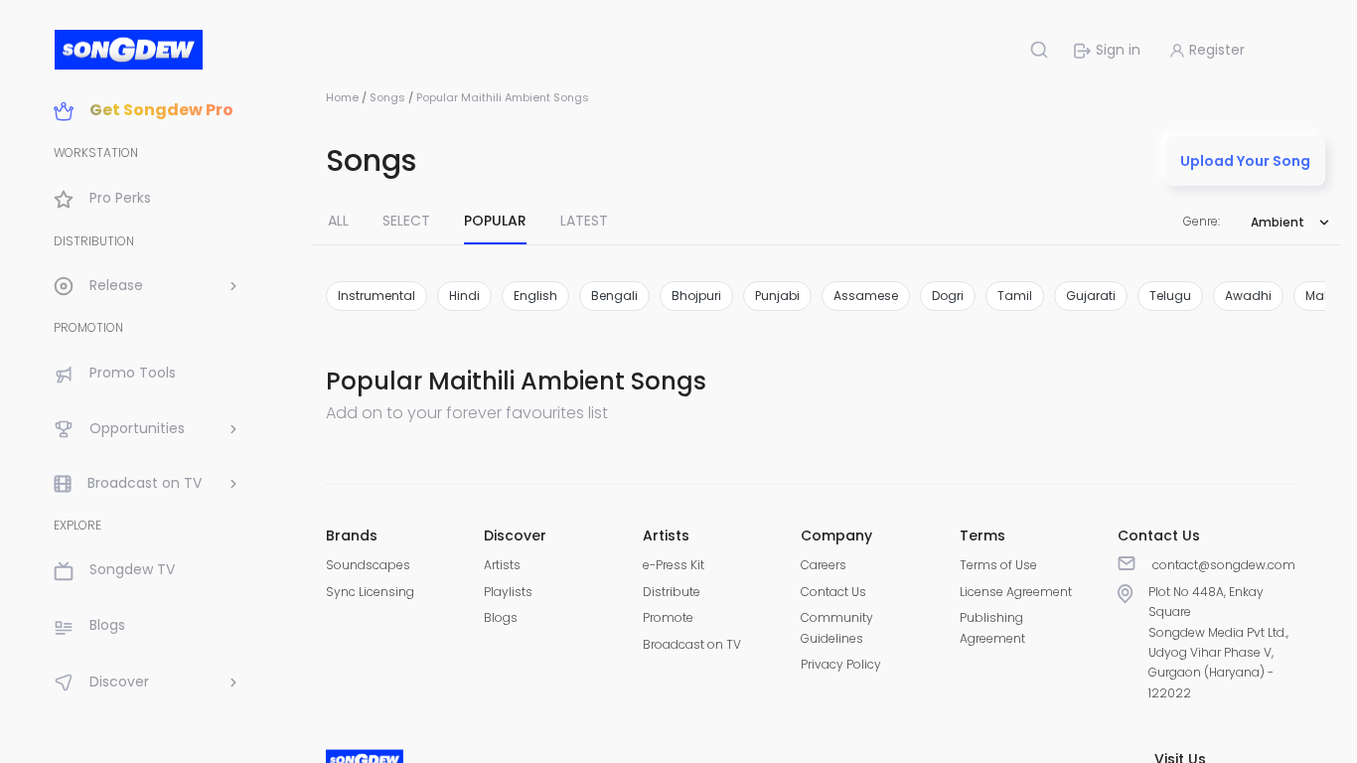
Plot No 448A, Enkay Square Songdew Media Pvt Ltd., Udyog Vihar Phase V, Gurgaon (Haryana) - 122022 (1218, 642)
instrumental (376, 295)
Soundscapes (368, 564)
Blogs (501, 617)
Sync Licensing (370, 591)
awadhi (1248, 295)
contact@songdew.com (1223, 564)
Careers (823, 564)
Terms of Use (998, 564)
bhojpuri (696, 295)
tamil (1014, 295)
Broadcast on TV (692, 644)
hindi (464, 295)
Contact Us (833, 591)
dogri (948, 295)
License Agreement (1016, 591)
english (535, 295)
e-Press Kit (673, 564)
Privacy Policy (841, 664)
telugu (1170, 295)
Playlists (508, 591)
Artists (502, 564)
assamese (865, 295)
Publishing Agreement (992, 627)
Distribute (671, 591)
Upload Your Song (1245, 161)
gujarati (1091, 295)
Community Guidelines (837, 627)
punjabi (777, 295)
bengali (614, 295)
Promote (668, 617)
